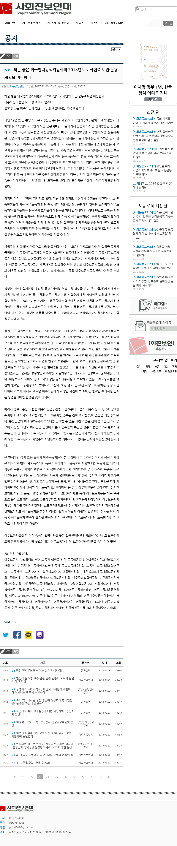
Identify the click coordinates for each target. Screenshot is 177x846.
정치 (139, 366)
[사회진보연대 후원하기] (153, 345)
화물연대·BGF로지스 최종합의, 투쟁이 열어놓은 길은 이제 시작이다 (153, 281)
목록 (16, 56)
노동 (157, 366)
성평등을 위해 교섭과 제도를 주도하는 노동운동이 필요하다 (152, 170)
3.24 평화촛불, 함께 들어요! (30, 762)
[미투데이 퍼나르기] (40, 635)
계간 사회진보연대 (58, 23)
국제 (145, 371)
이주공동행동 (17, 86)
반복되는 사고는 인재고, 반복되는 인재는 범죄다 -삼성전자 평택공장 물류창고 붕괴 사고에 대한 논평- (42, 745)
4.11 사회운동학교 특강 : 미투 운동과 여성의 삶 (42, 755)
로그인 (168, 23)
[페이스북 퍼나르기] (17, 635)
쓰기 (8, 56)
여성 (165, 366)
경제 (147, 366)
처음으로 (10, 23)
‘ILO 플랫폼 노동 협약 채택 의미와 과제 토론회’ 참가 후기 (153, 153)
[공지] (136, 183)
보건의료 (156, 371)
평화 (174, 366)
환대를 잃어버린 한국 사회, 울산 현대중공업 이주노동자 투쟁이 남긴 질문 (153, 136)
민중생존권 (171, 371)
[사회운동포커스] (143, 118)
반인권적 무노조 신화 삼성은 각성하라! (36, 670)
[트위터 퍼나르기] (5, 635)
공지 (11, 38)
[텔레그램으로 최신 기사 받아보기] (153, 305)
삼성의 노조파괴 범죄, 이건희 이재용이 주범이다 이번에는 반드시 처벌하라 (41, 691)
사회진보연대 (35, 9)
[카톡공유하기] (28, 635)
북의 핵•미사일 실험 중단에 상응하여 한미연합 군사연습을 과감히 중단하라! (41, 702)
